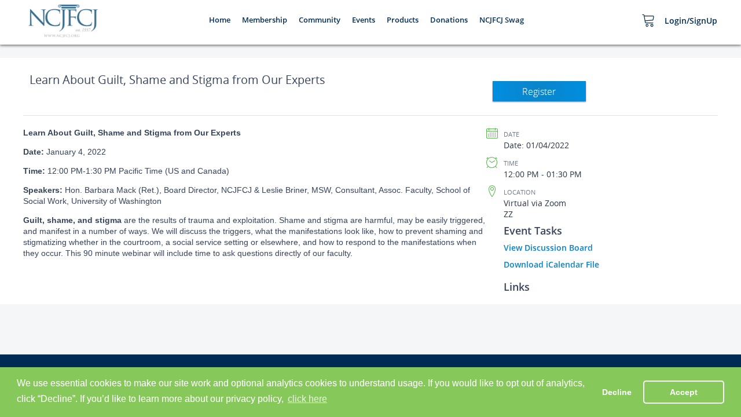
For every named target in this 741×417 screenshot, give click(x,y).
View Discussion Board (548, 247)
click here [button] (307, 399)
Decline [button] (617, 392)
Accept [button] (684, 392)
